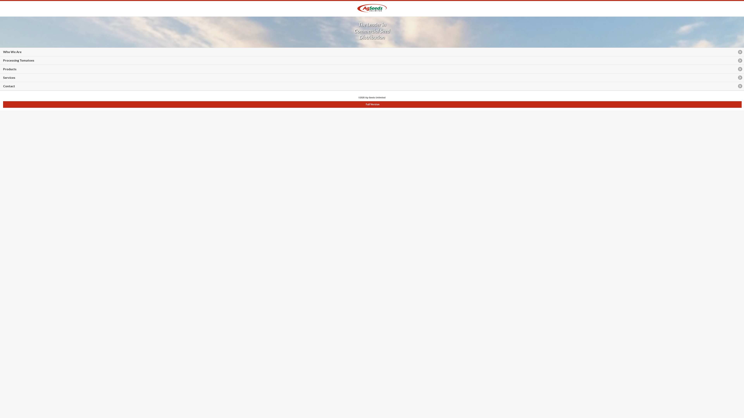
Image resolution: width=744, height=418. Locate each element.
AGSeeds (372, 8)
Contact (9, 86)
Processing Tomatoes (18, 60)
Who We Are (12, 52)
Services (9, 77)
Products (9, 69)
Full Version (372, 104)
